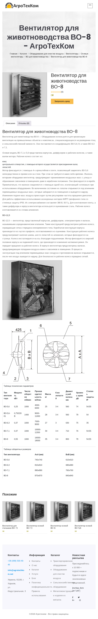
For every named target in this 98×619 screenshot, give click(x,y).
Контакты (36, 561)
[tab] (10, 123)
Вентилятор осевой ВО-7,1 (35, 526)
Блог (34, 578)
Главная (13, 54)
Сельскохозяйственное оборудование (64, 584)
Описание (10, 123)
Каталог (23, 54)
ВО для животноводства (37, 57)
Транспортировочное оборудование (63, 563)
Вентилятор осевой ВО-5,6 (83, 526)
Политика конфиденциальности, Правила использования (42, 589)
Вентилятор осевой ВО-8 (59, 526)
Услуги (35, 574)
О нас (34, 565)
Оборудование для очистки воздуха (46, 54)
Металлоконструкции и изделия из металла (63, 595)
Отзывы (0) (24, 123)
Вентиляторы (72, 54)
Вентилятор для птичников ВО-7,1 (10, 526)
